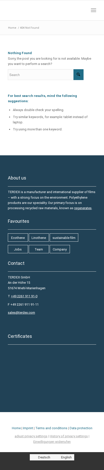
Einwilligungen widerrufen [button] (52, 442)
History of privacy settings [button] (69, 436)
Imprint (28, 428)
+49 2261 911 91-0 (24, 296)
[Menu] (93, 10)
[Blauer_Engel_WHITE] (30, 392)
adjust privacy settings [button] (31, 436)
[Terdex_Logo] (43, 10)
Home (16, 428)
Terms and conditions (51, 428)
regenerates (83, 208)
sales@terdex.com (21, 312)
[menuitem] (93, 10)
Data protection (81, 428)
